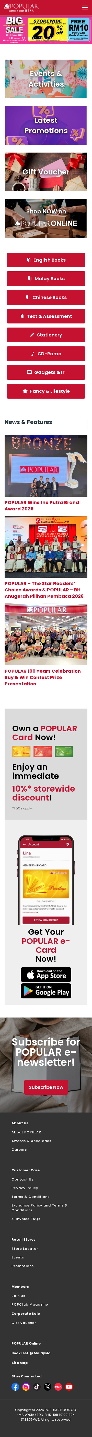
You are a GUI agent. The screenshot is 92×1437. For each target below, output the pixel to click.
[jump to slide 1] (23, 38)
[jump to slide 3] (34, 38)
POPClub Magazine (30, 1304)
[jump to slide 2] (29, 38)
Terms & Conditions (31, 1196)
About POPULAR (26, 1132)
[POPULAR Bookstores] (21, 7)
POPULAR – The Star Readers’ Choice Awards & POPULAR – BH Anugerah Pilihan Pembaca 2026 (44, 589)
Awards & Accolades (31, 1140)
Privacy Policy (25, 1188)
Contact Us (22, 1179)
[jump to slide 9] (68, 38)
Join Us (18, 1295)
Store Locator (25, 1248)
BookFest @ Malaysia (31, 1353)
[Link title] (46, 466)
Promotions (23, 1266)
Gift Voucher (24, 1322)
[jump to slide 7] (57, 38)
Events (18, 1257)
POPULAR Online (26, 1343)
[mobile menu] (85, 7)
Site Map (20, 1362)
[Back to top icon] (81, 1426)
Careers (19, 1149)
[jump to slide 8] (62, 38)
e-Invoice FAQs (26, 1218)
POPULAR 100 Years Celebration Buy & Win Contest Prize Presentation (43, 677)
